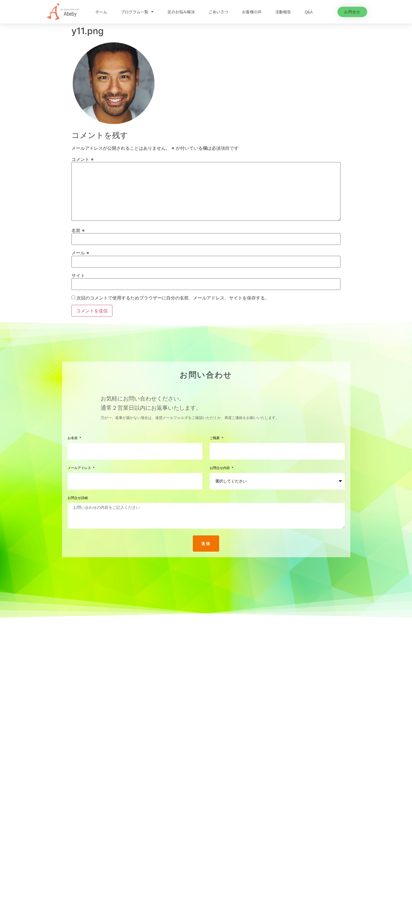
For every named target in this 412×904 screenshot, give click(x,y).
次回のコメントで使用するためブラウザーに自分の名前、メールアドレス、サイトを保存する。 (173, 298)
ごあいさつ (218, 12)
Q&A (309, 12)
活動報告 (283, 12)
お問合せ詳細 (78, 498)
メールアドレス (80, 468)
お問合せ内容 (220, 468)
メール (80, 252)
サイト (78, 275)
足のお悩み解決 (181, 12)
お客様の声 (251, 12)
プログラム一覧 (134, 12)
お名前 (73, 438)
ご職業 (215, 438)
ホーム (101, 12)
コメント (82, 159)
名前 (78, 230)
